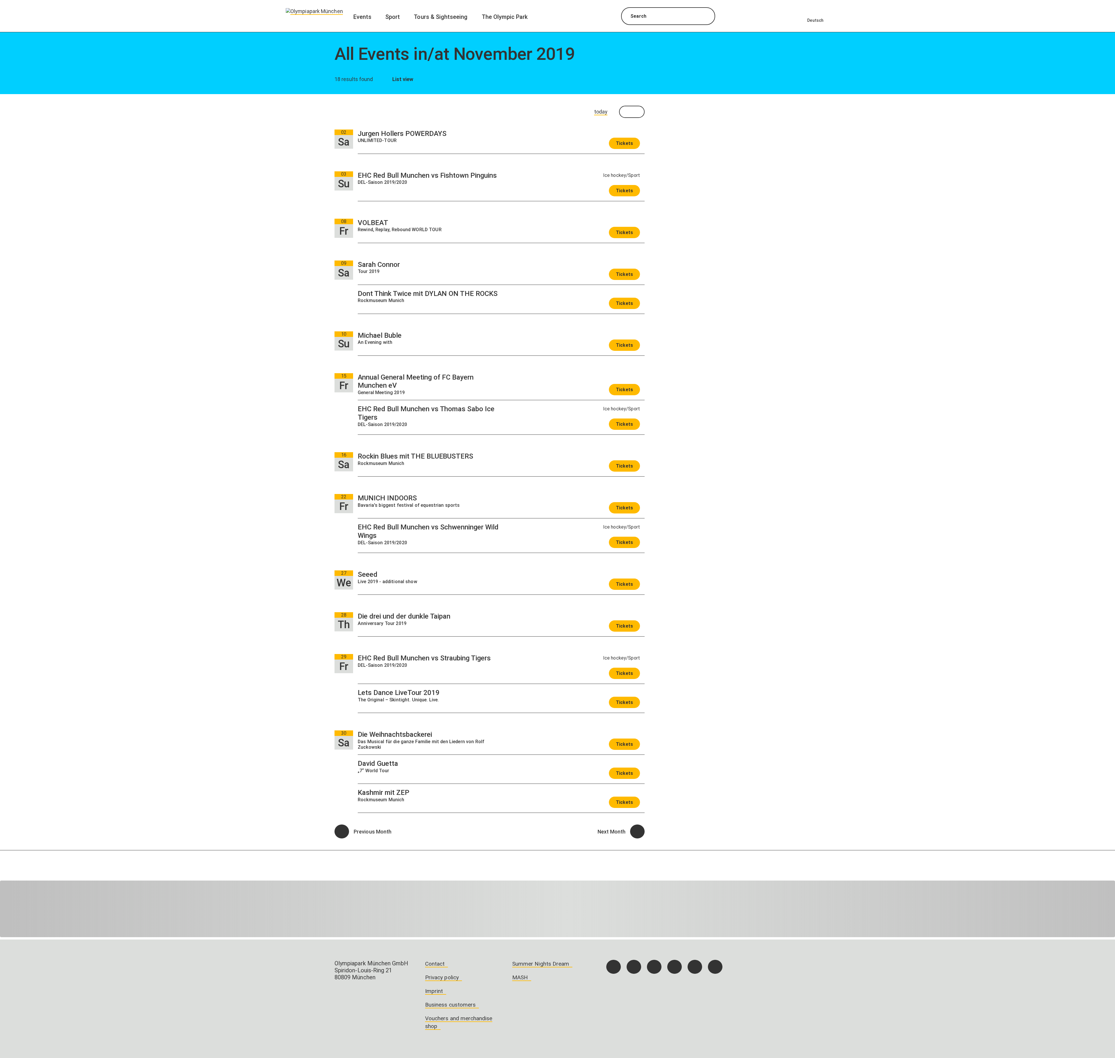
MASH (520, 977)
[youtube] (715, 967)
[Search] (705, 17)
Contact (435, 963)
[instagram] (634, 967)
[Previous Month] (341, 831)
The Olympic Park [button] (505, 16)
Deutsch (815, 20)
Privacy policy (442, 977)
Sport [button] (392, 16)
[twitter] (674, 967)
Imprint (434, 991)
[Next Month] (637, 831)
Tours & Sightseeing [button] (440, 16)
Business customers (450, 1004)
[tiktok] (654, 967)
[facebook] (613, 967)
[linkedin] (695, 967)
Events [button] (362, 16)
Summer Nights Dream (540, 963)
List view (402, 79)
